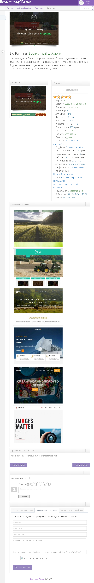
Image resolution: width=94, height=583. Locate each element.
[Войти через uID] (28, 484)
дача (62, 180)
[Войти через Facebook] (36, 484)
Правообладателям (63, 174)
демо (69, 137)
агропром (76, 177)
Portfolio (65, 177)
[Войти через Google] (45, 484)
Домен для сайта (74, 147)
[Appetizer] (38, 385)
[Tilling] (38, 306)
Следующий (81, 464)
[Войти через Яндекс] (40, 484)
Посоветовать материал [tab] (23, 510)
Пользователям (79, 167)
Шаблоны (74, 130)
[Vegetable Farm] (38, 228)
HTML (56, 180)
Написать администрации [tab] (46, 510)
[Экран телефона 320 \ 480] (87, 83)
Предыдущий (18, 464)
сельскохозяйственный (66, 184)
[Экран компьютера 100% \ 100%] (81, 83)
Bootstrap (58, 187)
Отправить (24, 496)
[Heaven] (38, 345)
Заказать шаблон (71, 90)
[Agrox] (38, 267)
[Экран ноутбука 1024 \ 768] (83, 83)
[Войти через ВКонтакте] (32, 484)
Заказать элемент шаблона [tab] (71, 510)
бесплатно (70, 133)
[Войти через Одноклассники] (49, 484)
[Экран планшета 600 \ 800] (85, 83)
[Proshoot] (38, 424)
